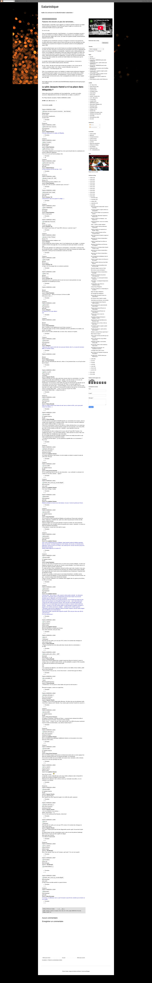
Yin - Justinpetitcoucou (95, 149)
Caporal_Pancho (46, 623)
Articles (92, 124)
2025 (91, 179)
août (92, 205)
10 (45, 157)
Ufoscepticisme (93, 117)
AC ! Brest (92, 85)
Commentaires (47, 105)
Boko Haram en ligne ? (96, 333)
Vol (90, 118)
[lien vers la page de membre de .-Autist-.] (47, 678)
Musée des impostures (95, 143)
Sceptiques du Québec (95, 112)
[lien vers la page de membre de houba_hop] (46, 859)
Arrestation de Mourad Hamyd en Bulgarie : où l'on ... (98, 317)
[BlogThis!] (59, 909)
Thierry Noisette (47, 97)
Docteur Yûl (45, 180)
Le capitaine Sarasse (47, 416)
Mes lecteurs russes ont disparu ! (98, 270)
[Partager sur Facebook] (62, 909)
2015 (91, 372)
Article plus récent (46, 957)
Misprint (44, 261)
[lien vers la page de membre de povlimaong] (47, 207)
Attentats (48, 910)
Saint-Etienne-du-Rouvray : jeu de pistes (99, 300)
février (92, 368)
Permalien (47, 119)
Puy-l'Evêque (93, 146)
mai (92, 362)
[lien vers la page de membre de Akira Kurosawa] (53, 482)
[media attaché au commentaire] (48, 149)
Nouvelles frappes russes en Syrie (98, 268)
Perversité (79, 910)
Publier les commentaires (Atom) (55, 960)
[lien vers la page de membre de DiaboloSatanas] (56, 111)
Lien (43, 664)
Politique (44, 912)
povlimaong (44, 209)
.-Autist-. (44, 680)
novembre (93, 199)
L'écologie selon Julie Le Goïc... (98, 350)
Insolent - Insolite (93, 96)
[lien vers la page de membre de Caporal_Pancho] (46, 621)
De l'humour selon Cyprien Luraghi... (99, 298)
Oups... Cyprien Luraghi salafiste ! (98, 224)
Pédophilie (92, 106)
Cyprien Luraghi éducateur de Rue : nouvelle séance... (98, 233)
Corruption (56, 910)
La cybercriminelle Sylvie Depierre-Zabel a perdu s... (98, 303)
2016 (91, 196)
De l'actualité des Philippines (97, 293)
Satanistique (50, 6)
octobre (93, 201)
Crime (60, 910)
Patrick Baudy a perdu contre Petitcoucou (99, 79)
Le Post (91, 99)
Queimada (44, 656)
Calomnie (52, 910)
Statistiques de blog (94, 114)
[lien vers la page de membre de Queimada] (51, 654)
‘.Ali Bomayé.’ (45, 639)
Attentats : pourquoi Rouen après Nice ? (99, 332)
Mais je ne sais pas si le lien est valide (61, 294)
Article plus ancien (81, 957)
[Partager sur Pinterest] (64, 909)
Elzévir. (44, 223)
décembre (93, 197)
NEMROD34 (74, 910)
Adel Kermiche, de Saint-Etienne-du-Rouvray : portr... (99, 320)
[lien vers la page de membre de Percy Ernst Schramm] (48, 449)
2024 (91, 181)
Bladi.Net (92, 135)
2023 (91, 183)
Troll (50, 912)
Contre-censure (93, 138)
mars (92, 366)
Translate (99, 51)
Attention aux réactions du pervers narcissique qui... (98, 275)
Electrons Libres (93, 140)
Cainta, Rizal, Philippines (96, 286)
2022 (91, 184)
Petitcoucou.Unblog (94, 145)
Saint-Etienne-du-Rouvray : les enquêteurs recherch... (97, 348)
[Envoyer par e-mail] (58, 909)
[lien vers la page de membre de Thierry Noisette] (46, 372)
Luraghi (69, 910)
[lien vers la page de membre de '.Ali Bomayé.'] (44, 637)
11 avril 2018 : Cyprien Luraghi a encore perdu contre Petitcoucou (98, 74)
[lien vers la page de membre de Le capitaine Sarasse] (46, 414)
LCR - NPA (66, 910)
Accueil (63, 957)
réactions (52, 100)
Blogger (88, 971)
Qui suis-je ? (92, 58)
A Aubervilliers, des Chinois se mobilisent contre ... (97, 284)
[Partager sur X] (61, 909)
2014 (91, 374)
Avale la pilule (93, 133)
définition (57, 379)
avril (92, 364)
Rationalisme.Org (93, 148)
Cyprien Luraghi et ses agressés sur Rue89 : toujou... (99, 230)
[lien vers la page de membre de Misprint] (46, 259)
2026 (91, 177)
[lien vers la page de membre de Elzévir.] (48, 221)
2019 (91, 190)
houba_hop (44, 861)
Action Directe (93, 86)
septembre (93, 203)
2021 (91, 186)
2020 (91, 188)
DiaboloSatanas (45, 113)
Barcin (79, 971)
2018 (91, 192)
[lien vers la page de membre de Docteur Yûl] (49, 178)
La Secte (92, 141)
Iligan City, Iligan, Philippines (97, 291)
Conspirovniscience (94, 136)
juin (92, 360)
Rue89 (47, 912)
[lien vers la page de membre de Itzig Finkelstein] (49, 126)
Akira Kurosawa (45, 484)
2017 (91, 194)
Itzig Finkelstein (45, 128)
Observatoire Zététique (95, 104)
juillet (92, 358)
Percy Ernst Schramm (47, 450)
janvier (92, 370)
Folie (62, 910)
